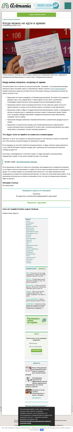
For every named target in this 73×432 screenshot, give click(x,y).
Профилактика (30, 254)
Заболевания (30, 230)
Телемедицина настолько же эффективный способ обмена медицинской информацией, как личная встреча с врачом (36, 382)
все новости (36, 397)
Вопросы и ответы (31, 226)
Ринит (28, 255)
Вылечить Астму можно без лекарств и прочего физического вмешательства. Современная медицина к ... (36, 306)
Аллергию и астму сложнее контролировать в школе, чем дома (38, 392)
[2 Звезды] (35, 194)
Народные (29, 247)
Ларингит (29, 240)
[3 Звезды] (36, 194)
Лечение (28, 242)
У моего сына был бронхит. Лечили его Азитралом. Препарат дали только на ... (36, 287)
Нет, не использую (35, 346)
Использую (33, 343)
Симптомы (29, 259)
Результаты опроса (36, 354)
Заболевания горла (32, 231)
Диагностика (30, 228)
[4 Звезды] (38, 194)
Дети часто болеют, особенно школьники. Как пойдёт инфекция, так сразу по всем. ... (36, 294)
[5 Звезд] (39, 194)
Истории (28, 235)
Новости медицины (14, 19)
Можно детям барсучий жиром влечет (35, 299)
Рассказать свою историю (33, 320)
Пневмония (29, 250)
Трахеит (28, 262)
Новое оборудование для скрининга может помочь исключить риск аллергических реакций (36, 371)
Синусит (28, 261)
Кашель (28, 236)
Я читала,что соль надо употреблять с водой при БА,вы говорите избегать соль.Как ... (36, 274)
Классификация (31, 238)
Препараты (29, 252)
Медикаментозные (32, 245)
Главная (5, 19)
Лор (27, 243)
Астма (28, 221)
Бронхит (28, 224)
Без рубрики (30, 223)
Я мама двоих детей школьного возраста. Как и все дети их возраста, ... (35, 280)
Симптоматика (30, 257)
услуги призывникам (57, 89)
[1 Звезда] (33, 194)
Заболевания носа (32, 233)
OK (42, 429)
